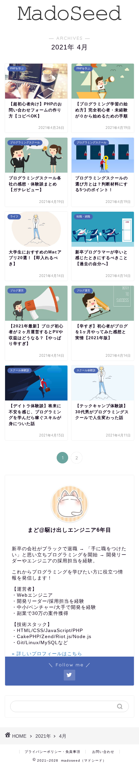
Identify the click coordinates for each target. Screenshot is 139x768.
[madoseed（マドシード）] (70, 21)
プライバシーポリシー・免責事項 (52, 752)
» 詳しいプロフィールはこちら (47, 653)
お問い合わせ (103, 752)
